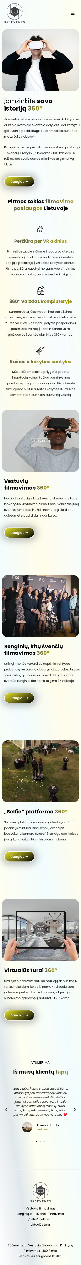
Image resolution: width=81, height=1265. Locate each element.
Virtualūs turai (40, 1225)
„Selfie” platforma (40, 1219)
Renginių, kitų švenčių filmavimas (41, 1214)
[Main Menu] (73, 13)
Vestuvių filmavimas (40, 1208)
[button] (19, 181)
